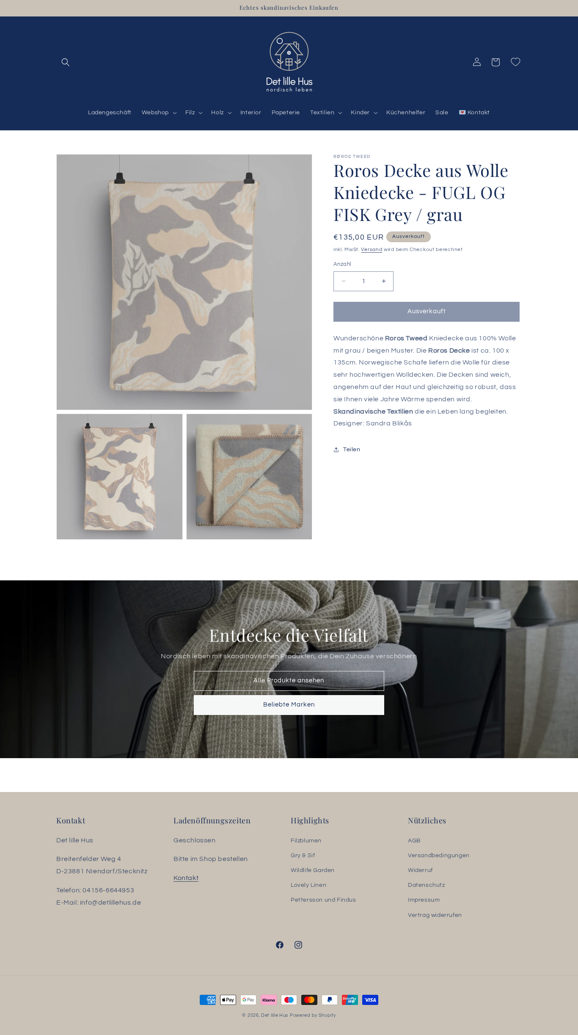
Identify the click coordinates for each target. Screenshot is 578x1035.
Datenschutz (426, 885)
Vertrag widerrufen (435, 915)
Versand (371, 249)
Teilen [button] (352, 449)
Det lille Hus (274, 1015)
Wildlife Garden (313, 870)
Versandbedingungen (439, 855)
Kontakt (185, 878)
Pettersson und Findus (323, 900)
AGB (414, 841)
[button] (65, 62)
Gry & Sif (303, 855)
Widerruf (420, 870)
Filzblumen (306, 841)
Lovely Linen (308, 885)
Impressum (424, 900)
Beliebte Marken (289, 704)
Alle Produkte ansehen (289, 680)
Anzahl (342, 264)
